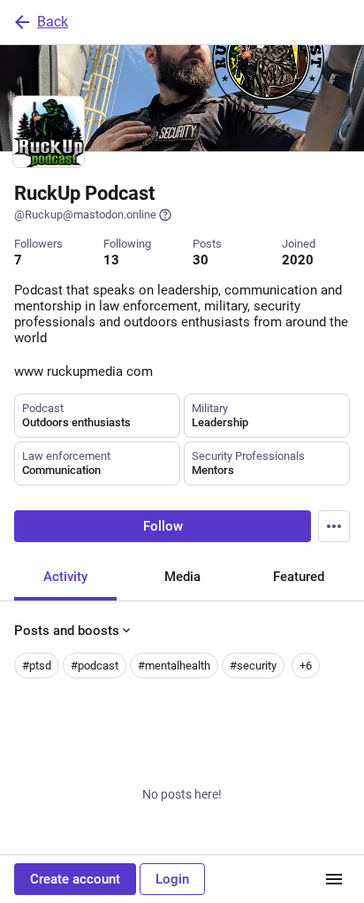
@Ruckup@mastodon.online (85, 214)
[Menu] (334, 526)
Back (52, 21)
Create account (75, 879)
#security (253, 665)
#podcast (94, 665)
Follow (163, 526)
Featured (298, 577)
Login (172, 879)
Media (182, 577)
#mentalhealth (174, 665)
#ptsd (36, 665)
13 (111, 260)
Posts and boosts (66, 631)
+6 (306, 665)
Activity (65, 577)
